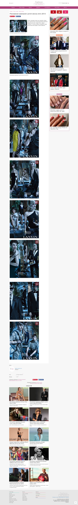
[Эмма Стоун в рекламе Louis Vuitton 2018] (39, 474)
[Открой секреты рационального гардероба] (59, 43)
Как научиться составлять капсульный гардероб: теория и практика (58, 70)
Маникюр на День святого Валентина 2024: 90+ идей (57, 110)
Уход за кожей (24, 496)
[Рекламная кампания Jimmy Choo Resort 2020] (18, 394)
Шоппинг (26, 468)
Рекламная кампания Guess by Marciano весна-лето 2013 (17, 380)
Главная (13, 7)
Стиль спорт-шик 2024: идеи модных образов (57, 88)
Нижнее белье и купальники (13, 500)
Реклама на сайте (55, 497)
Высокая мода (11, 496)
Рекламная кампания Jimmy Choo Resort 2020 (18, 402)
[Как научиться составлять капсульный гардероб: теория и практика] (59, 61)
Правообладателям (62, 497)
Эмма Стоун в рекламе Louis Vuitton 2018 (37, 483)
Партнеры (67, 497)
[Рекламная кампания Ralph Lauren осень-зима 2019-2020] (39, 394)
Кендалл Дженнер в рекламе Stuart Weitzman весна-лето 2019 (19, 442)
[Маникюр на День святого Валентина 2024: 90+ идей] (59, 102)
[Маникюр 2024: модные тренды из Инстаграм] (59, 23)
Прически (23, 494)
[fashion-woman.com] (39, 5)
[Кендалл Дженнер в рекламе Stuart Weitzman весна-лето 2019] (18, 434)
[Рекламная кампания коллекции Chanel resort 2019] (39, 453)
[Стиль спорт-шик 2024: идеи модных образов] (59, 80)
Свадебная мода (11, 501)
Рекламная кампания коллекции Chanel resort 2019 (38, 462)
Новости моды (21, 11)
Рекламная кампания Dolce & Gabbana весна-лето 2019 (17, 462)
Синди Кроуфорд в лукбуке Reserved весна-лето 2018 (17, 483)
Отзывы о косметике (25, 493)
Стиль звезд (57, 7)
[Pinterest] (9, 3)
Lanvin (17, 376)
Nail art (65, 7)
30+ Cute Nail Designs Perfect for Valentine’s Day (58, 128)
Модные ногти (66, 17)
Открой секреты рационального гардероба (58, 51)
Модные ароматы (24, 498)
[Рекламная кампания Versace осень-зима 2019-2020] (18, 414)
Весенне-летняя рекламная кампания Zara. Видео (36, 383)
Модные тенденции (12, 494)
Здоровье (38, 7)
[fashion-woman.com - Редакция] (11, 369)
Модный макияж (24, 500)
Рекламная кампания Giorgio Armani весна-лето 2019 (37, 442)
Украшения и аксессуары (12, 498)
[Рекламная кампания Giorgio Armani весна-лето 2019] (39, 434)
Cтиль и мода (21, 7)
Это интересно (47, 7)
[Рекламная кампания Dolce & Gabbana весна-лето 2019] (18, 453)
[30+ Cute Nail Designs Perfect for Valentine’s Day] (59, 120)
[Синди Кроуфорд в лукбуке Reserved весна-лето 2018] (18, 474)
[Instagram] (12, 3)
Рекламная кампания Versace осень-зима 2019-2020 (17, 422)
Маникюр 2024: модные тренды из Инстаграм (59, 31)
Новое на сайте (59, 94)
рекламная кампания (19, 374)
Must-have (10, 493)
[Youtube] (11, 3)
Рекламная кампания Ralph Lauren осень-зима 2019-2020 (39, 402)
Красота (30, 7)
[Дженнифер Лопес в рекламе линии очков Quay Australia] (39, 414)
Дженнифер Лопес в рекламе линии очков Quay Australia (37, 422)
